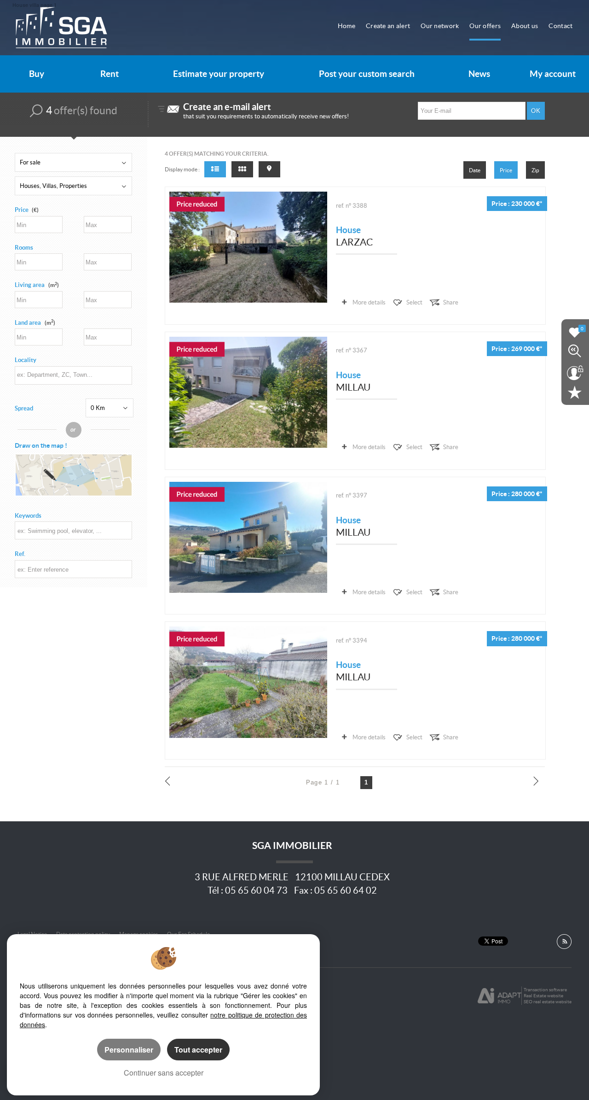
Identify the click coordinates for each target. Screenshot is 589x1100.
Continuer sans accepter (163, 1072)
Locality (25, 360)
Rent (109, 74)
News (479, 74)
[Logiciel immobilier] (499, 996)
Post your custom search (367, 74)
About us (524, 25)
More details (369, 302)
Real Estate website (543, 995)
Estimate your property (218, 74)
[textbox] (73, 375)
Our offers (485, 25)
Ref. (20, 553)
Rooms (24, 247)
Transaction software (545, 989)
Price (22, 209)
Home (346, 25)
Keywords (28, 515)
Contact (560, 25)
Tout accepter (198, 1049)
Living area (37, 284)
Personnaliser (128, 1049)
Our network (440, 25)
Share (450, 302)
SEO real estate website (548, 1001)
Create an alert (388, 25)
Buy (36, 74)
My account (553, 74)
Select (414, 302)
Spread (24, 408)
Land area (35, 322)
